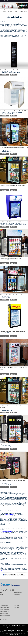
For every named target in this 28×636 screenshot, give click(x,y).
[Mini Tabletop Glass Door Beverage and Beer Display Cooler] (14, 390)
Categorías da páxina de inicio (10, 9)
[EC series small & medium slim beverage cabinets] (14, 54)
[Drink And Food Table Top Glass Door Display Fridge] (14, 170)
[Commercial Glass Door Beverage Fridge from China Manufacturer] (14, 352)
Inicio (2, 9)
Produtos (16, 11)
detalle (13, 74)
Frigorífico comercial (23, 11)
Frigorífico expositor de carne (4, 605)
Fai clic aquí (5, 505)
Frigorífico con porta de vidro (18, 592)
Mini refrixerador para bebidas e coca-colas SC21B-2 (10, 221)
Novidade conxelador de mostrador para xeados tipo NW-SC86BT (13, 110)
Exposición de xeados (4, 631)
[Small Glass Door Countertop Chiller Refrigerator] (14, 243)
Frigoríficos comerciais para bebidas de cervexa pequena (11, 444)
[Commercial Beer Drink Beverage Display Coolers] (14, 279)
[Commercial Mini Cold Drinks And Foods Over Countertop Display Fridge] (14, 465)
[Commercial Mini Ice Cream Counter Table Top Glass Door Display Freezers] (14, 132)
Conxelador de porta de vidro (7, 11)
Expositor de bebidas (17, 594)
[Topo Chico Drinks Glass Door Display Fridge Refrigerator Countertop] (14, 316)
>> (17, 574)
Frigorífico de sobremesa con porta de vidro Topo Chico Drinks (12, 331)
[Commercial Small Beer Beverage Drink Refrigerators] (14, 428)
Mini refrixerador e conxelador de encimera (10, 13)
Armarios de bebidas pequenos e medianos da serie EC (11, 69)
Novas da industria (16, 605)
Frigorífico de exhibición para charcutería (20, 603)
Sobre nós (1, 594)
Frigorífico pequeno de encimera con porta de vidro (10, 258)
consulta (4, 74)
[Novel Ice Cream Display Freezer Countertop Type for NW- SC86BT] (14, 93)
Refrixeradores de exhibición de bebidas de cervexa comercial (12, 294)
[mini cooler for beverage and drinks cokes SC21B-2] (14, 206)
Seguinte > (13, 574)
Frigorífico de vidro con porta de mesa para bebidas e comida (12, 185)
